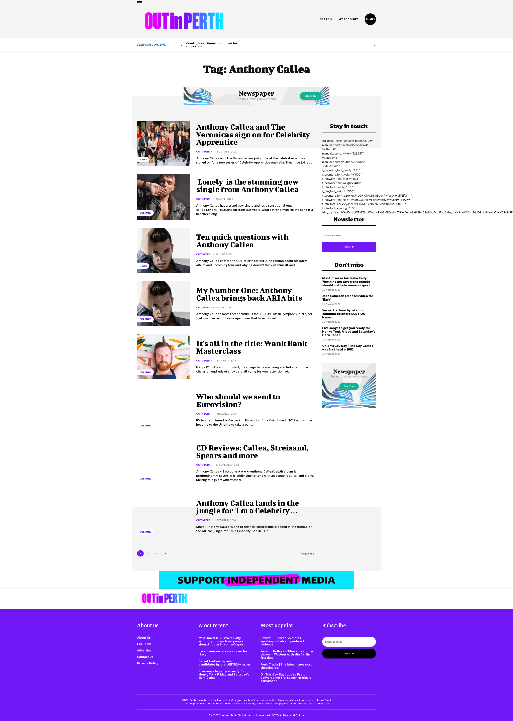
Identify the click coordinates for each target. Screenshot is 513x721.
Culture (145, 213)
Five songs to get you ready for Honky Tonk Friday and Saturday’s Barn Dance (348, 331)
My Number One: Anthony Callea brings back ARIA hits (249, 294)
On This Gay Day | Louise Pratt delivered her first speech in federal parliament (287, 677)
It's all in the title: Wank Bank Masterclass (251, 347)
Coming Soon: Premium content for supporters (211, 44)
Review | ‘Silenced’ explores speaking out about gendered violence (282, 641)
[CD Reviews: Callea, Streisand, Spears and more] (163, 463)
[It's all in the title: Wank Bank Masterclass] (163, 356)
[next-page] (165, 553)
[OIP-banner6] (256, 580)
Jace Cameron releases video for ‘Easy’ (347, 297)
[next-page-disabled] (374, 45)
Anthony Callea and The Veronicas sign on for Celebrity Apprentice (253, 134)
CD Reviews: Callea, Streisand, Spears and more (252, 451)
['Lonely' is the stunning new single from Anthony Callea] (163, 196)
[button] (326, 19)
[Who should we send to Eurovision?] (163, 409)
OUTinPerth (204, 151)
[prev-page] (181, 45)
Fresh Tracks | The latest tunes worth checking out (287, 666)
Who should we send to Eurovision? (238, 400)
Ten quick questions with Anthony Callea (242, 240)
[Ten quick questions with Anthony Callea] (163, 250)
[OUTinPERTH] (184, 20)
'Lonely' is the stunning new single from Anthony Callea (247, 185)
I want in (349, 247)
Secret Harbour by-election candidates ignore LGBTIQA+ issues (344, 313)
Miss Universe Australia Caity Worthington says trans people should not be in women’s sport (346, 281)
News (143, 159)
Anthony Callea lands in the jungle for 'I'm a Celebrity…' (248, 507)
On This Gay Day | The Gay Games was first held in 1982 (347, 347)
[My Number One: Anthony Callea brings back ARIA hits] (163, 303)
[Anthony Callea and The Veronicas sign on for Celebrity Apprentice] (163, 143)
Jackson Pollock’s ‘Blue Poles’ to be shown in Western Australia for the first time (287, 654)
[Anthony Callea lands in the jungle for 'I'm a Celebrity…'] (163, 516)
